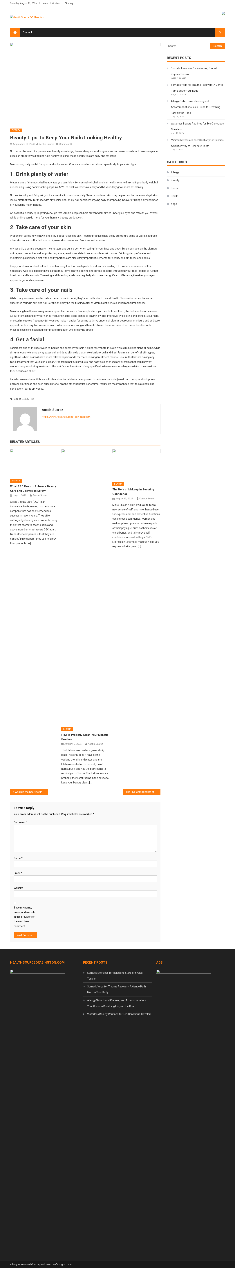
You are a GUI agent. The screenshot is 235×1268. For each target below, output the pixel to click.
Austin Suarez (46, 144)
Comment (20, 822)
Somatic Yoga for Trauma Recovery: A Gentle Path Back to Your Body (197, 87)
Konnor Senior (146, 498)
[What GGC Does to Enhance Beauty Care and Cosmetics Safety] (34, 462)
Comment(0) (66, 144)
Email (18, 873)
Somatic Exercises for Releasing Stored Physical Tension (194, 71)
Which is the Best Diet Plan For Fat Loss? (31, 791)
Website (18, 887)
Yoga (174, 204)
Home (45, 3)
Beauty (16, 130)
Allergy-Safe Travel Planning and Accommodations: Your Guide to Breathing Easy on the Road (195, 107)
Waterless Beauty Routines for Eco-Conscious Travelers (197, 126)
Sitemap (69, 3)
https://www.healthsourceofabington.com (66, 416)
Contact (56, 3)
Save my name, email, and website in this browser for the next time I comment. (24, 917)
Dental (174, 188)
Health (174, 196)
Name (18, 858)
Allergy (175, 172)
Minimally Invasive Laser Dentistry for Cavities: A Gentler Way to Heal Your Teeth (197, 143)
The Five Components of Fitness (143, 791)
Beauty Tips (28, 399)
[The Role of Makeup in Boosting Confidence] (136, 464)
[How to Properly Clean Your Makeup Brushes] (85, 587)
